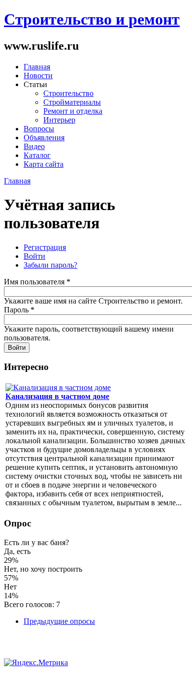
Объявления (44, 137)
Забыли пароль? (50, 265)
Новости (38, 75)
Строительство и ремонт (92, 19)
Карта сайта (44, 164)
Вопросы (39, 128)
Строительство (68, 93)
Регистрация (45, 247)
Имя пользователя (37, 281)
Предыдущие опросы (59, 621)
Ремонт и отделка (72, 111)
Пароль (19, 310)
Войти (34, 256)
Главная (37, 66)
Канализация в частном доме (57, 396)
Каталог (37, 155)
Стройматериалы (72, 102)
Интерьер (59, 120)
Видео (34, 146)
